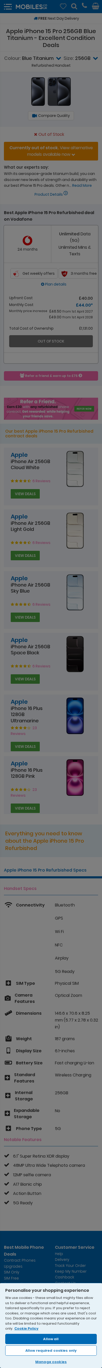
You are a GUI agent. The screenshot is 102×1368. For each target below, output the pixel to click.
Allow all (51, 1338)
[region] (51, 1325)
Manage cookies (51, 1361)
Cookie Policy (26, 1328)
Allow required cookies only (51, 1350)
